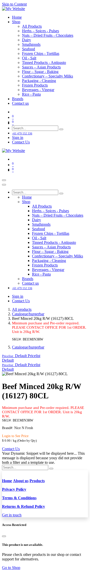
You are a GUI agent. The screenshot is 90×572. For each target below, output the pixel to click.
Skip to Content (14, 4)
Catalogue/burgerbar (28, 314)
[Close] (4, 184)
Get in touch (12, 515)
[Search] (61, 129)
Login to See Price (15, 436)
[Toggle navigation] (4, 180)
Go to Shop (11, 567)
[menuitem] (17, 17)
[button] (21, 356)
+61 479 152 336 (22, 133)
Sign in (17, 137)
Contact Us (21, 142)
